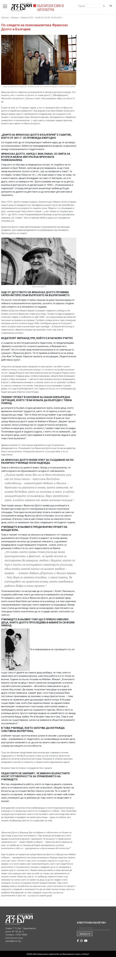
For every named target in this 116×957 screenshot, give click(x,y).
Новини (14, 17)
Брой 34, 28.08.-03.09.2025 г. (49, 17)
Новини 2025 (27, 17)
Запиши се (85, 933)
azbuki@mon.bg (13, 941)
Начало (5, 17)
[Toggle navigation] (5, 5)
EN (110, 5)
